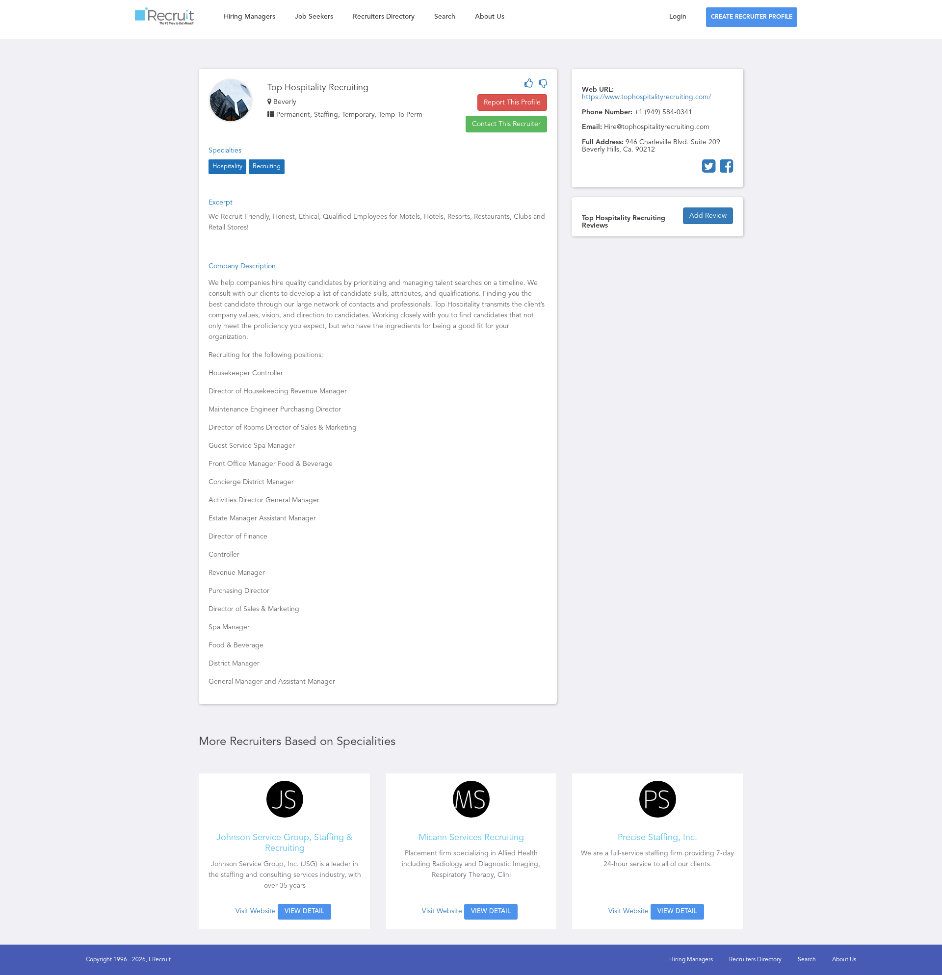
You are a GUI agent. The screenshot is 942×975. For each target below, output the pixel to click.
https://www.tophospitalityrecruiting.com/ (646, 97)
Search (444, 16)
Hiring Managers (249, 16)
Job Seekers (314, 16)
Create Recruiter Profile (751, 17)
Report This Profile (512, 102)
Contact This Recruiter (506, 124)
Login (677, 16)
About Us (489, 16)
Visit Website (256, 911)
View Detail (304, 911)
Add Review (708, 215)
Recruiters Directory (384, 16)
